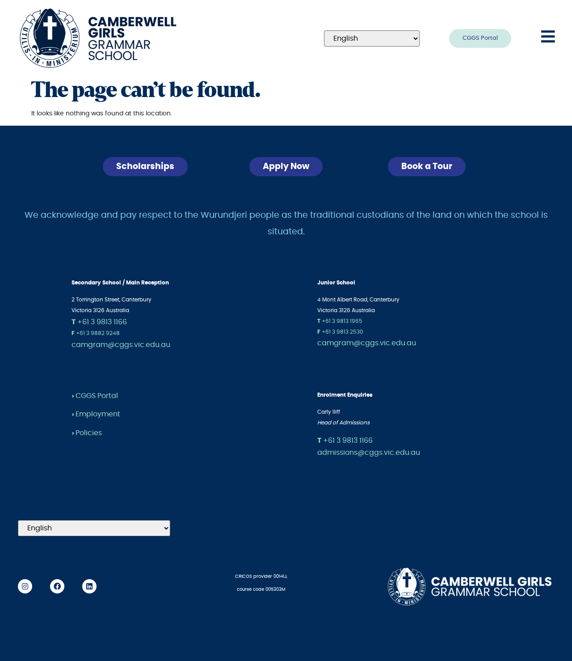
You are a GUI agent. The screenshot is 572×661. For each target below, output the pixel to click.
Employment (98, 414)
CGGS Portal (97, 395)
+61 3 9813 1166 (99, 322)
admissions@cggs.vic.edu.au (368, 452)
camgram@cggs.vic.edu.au (121, 344)
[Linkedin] (89, 586)
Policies (89, 432)
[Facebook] (57, 586)
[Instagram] (25, 586)
